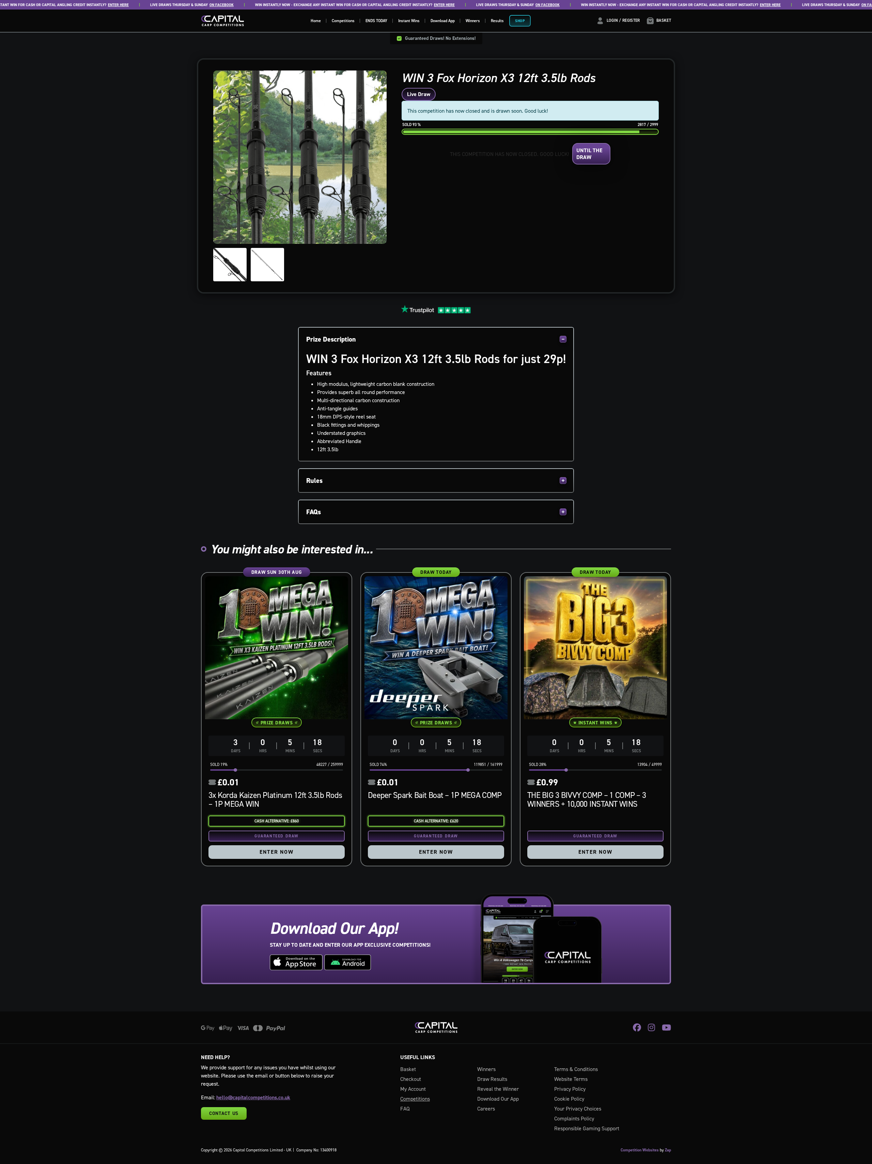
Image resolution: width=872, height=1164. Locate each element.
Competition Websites (640, 1150)
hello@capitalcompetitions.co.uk (253, 1097)
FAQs (313, 511)
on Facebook (195, 5)
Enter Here (91, 5)
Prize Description (331, 339)
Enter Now (276, 851)
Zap (668, 1150)
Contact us (223, 1113)
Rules (314, 480)
